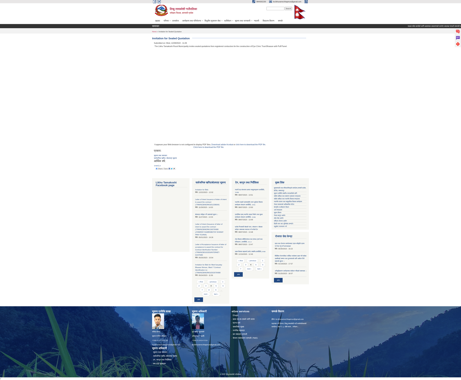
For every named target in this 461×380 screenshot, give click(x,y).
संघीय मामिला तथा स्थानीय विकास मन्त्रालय (287, 199)
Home (154, 32)
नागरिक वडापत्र (239, 330)
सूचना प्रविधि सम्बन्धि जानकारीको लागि (285, 193)
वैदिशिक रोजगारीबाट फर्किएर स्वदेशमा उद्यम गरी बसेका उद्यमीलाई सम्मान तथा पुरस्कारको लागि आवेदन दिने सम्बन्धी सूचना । (290, 258)
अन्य (198, 300)
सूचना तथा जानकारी (242, 21)
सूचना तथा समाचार (160, 155)
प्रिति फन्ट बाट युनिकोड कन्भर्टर (283, 224)
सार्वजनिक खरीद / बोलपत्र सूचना (165, 158)
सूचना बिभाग (277, 213)
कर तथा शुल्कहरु (159, 363)
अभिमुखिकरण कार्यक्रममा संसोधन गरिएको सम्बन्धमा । (290, 271)
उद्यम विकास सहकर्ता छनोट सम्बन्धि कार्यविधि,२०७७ (250, 251)
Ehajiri (235, 315)
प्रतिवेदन (227, 21)
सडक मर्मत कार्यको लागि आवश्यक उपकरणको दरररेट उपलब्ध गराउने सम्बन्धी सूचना (419, 26)
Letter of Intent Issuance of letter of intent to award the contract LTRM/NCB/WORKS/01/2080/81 (211, 202)
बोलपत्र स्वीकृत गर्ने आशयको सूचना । (206, 214)
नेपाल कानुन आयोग (279, 215)
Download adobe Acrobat (222, 145)
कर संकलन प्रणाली (240, 334)
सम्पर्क (280, 21)
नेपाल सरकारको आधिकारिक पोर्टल (284, 204)
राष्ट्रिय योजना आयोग (280, 221)
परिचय (166, 21)
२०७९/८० (157, 166)
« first (201, 282)
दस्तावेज (175, 21)
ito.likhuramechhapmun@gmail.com (166, 345)
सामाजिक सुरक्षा (238, 327)
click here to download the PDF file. (251, 145)
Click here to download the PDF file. (208, 147)
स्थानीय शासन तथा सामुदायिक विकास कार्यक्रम (288, 201)
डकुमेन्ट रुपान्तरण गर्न (280, 226)
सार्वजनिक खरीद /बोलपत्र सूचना (165, 356)
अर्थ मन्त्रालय (278, 210)
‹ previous (212, 282)
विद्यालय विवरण (268, 21)
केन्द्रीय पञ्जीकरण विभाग (281, 207)
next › (206, 294)
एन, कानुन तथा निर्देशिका (162, 360)
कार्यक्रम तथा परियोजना (191, 21)
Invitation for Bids (201, 190)
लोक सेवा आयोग (278, 218)
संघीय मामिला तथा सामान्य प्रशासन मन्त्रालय (287, 196)
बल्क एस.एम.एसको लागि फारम (244, 319)
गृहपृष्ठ (157, 21)
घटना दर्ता (236, 323)
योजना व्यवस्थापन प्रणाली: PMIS (245, 338)
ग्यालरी (256, 21)
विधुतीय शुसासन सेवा (213, 21)
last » (216, 294)
